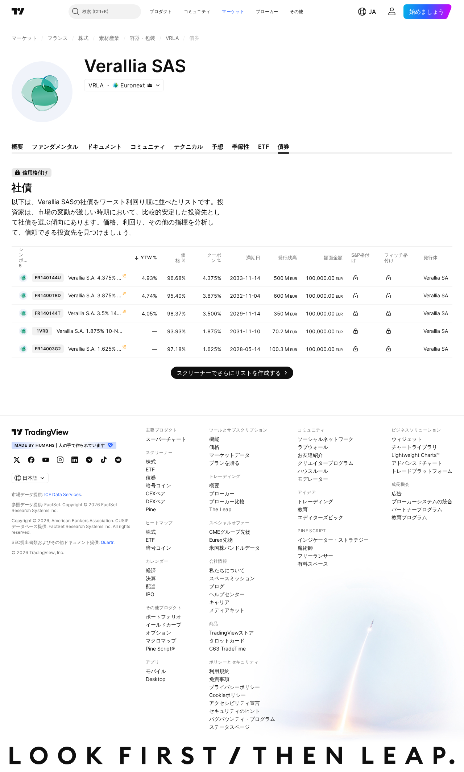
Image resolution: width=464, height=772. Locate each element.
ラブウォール (313, 447)
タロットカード (227, 640)
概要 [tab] (17, 146)
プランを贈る (224, 463)
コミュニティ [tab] (147, 146)
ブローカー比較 (227, 501)
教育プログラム (409, 517)
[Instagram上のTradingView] (60, 460)
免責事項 (219, 679)
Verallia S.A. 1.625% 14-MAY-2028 (95, 349)
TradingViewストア (231, 632)
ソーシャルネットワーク (325, 439)
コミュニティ (197, 11)
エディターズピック (320, 517)
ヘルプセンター (227, 594)
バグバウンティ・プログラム (242, 719)
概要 (214, 485)
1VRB (42, 331)
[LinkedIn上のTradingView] (75, 460)
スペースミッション (232, 578)
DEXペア (156, 501)
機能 (214, 439)
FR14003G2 (48, 348)
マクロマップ (161, 640)
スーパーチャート (166, 439)
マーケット (233, 11)
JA (372, 11)
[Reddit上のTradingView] (118, 460)
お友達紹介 (310, 455)
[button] (177, 11)
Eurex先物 (221, 540)
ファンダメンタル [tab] (55, 146)
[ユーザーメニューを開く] (392, 11)
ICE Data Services (62, 494)
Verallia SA (435, 277)
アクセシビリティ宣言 (234, 703)
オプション (158, 632)
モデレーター (313, 479)
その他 (296, 11)
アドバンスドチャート (417, 463)
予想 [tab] (217, 146)
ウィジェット (407, 439)
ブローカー (267, 11)
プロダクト (161, 11)
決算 (151, 578)
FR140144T (48, 313)
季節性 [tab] (240, 146)
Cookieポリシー (227, 695)
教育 (303, 509)
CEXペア (156, 493)
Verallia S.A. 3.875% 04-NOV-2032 (95, 295)
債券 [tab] (283, 146)
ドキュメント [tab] (104, 146)
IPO (150, 594)
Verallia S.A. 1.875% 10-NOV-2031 (91, 331)
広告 (397, 493)
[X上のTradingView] (17, 460)
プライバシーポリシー (234, 687)
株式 (151, 461)
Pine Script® (160, 648)
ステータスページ (229, 727)
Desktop (156, 679)
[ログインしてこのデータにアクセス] (355, 277)
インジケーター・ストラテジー (333, 540)
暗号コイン (158, 485)
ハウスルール (313, 471)
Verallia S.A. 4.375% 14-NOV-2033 (95, 277)
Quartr (107, 542)
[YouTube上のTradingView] (46, 460)
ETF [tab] (263, 146)
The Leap (220, 509)
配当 (151, 586)
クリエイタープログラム (325, 463)
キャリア (219, 602)
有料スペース (313, 564)
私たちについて (227, 570)
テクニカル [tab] (188, 146)
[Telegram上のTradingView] (89, 460)
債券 (151, 477)
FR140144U (48, 277)
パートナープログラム (417, 509)
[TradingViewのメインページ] (18, 12)
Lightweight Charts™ (416, 455)
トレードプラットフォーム (422, 471)
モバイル (156, 671)
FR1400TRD (48, 295)
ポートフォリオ (163, 617)
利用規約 (219, 671)
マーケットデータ (229, 455)
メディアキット (227, 610)
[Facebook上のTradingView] (31, 460)
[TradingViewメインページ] (40, 432)
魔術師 (305, 548)
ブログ (216, 586)
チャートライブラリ (414, 447)
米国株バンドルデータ (234, 548)
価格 (214, 447)
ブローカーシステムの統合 (422, 501)
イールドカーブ (163, 625)
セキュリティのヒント (234, 711)
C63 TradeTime (227, 648)
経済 (151, 570)
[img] (149, 85)
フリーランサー (315, 556)
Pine (151, 509)
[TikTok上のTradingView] (104, 460)
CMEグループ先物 (229, 532)
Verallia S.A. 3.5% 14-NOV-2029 (95, 313)
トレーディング (315, 501)
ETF (150, 469)
